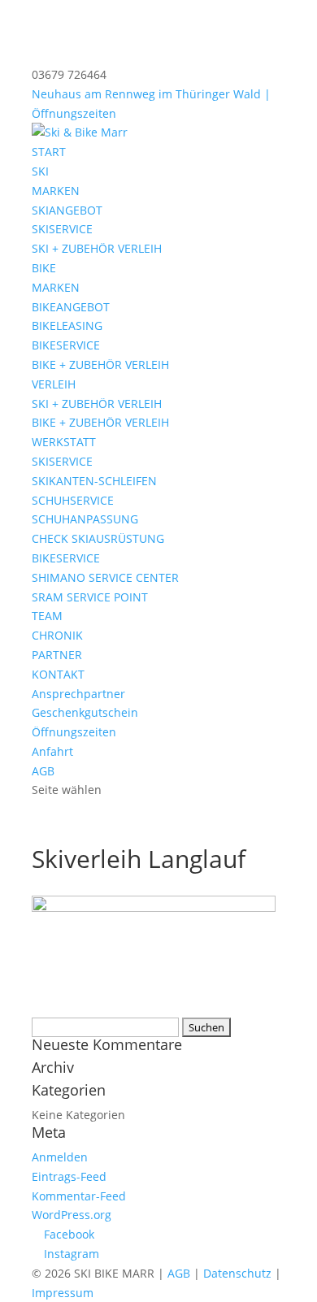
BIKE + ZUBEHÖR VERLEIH (100, 364)
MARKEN (56, 190)
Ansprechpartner (78, 693)
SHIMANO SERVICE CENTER (105, 577)
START (49, 151)
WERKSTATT (64, 441)
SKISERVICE (62, 229)
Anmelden (60, 1157)
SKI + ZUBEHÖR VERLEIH (97, 248)
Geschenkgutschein (85, 712)
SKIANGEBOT (67, 210)
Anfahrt (52, 751)
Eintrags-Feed (69, 1176)
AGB (43, 771)
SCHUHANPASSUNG (85, 519)
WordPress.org (71, 1214)
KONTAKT (58, 674)
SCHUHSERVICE (73, 500)
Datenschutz (237, 1273)
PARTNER (57, 654)
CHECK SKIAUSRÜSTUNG (98, 538)
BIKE (44, 268)
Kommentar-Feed (79, 1196)
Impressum (62, 1292)
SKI (40, 171)
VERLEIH (54, 384)
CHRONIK (57, 635)
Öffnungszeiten (74, 732)
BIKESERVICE (66, 345)
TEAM (47, 615)
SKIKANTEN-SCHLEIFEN (94, 480)
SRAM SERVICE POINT (90, 597)
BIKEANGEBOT (71, 307)
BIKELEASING (67, 325)
